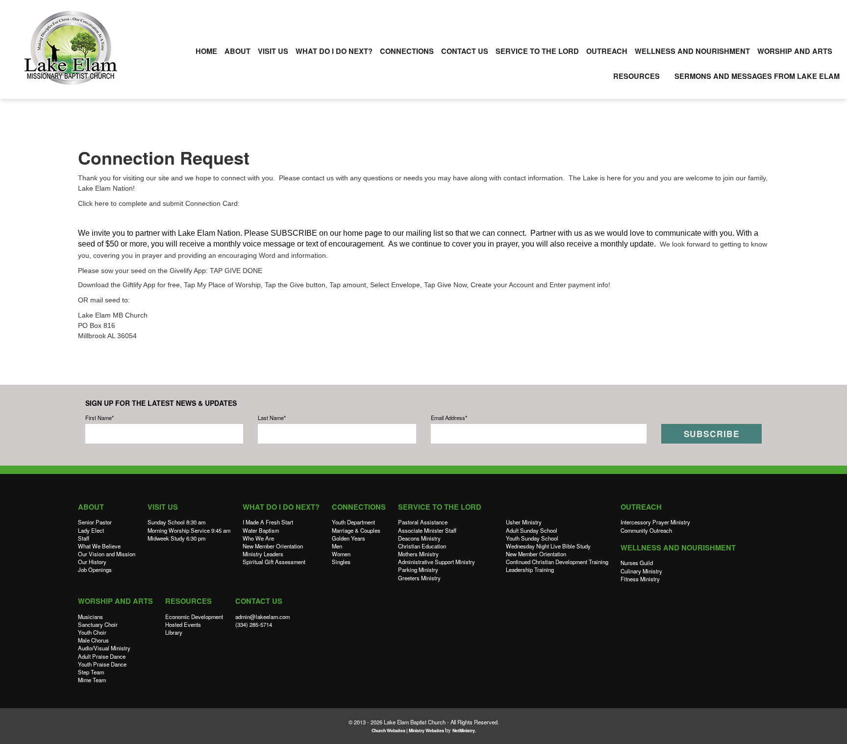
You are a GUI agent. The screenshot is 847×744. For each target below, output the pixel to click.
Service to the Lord (537, 51)
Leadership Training (530, 569)
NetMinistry (463, 730)
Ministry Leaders (263, 554)
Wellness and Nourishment (692, 51)
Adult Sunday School (531, 530)
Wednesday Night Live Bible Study (548, 546)
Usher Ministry (524, 522)
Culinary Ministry (641, 571)
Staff (83, 538)
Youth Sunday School (532, 538)
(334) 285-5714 (253, 624)
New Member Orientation (273, 546)
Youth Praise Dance (102, 664)
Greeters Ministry (419, 578)
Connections (407, 51)
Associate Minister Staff (427, 530)
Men (337, 546)
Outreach (606, 51)
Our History (92, 562)
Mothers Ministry (418, 554)
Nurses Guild (637, 563)
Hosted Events (183, 624)
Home (206, 51)
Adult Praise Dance (101, 656)
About (237, 51)
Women (341, 554)
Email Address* (449, 418)
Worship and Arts (794, 51)
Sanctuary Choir (98, 624)
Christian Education (422, 546)
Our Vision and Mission (106, 554)
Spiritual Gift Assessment (274, 562)
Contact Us (464, 51)
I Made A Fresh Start (268, 522)
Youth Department (353, 522)
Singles (341, 562)
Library (173, 632)
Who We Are (258, 538)
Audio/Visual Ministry (104, 648)
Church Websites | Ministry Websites (408, 730)
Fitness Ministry (640, 579)
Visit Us (273, 51)
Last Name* (272, 418)
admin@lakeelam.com (262, 616)
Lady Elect (91, 530)
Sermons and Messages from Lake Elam (757, 76)
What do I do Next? (334, 51)
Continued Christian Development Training (557, 562)
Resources (636, 76)
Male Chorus (93, 640)
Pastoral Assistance (423, 522)
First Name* (99, 418)
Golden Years (348, 538)
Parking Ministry (418, 569)
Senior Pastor (95, 522)
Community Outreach (646, 530)
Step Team (91, 672)
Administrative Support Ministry (436, 562)
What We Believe (99, 546)
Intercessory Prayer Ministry (655, 522)
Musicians (90, 616)
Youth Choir (92, 632)
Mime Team (92, 680)
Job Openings (95, 569)
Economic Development (194, 616)
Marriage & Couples (356, 530)
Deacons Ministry (419, 538)
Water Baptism (261, 530)
